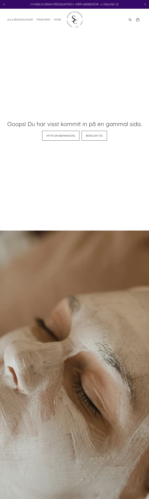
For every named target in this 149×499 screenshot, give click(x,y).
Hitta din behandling (61, 135)
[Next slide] (145, 4)
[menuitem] (57, 20)
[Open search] (130, 20)
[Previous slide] (4, 4)
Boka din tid (94, 135)
